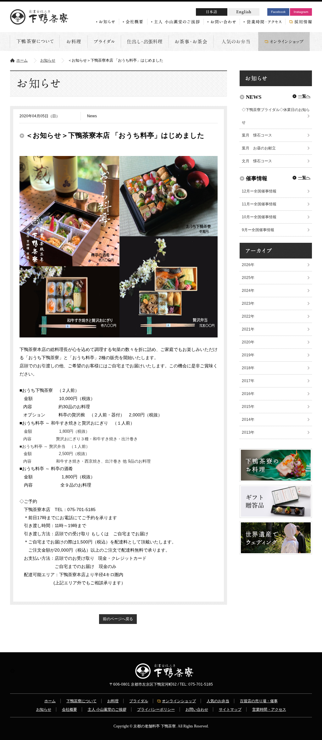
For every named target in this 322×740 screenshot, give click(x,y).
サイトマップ (230, 709)
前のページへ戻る (118, 619)
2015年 (248, 406)
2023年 (248, 303)
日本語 (223, 13)
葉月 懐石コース (257, 135)
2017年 (248, 381)
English (243, 12)
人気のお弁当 (218, 701)
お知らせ (47, 60)
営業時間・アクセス (269, 709)
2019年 (248, 355)
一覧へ (304, 96)
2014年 (248, 419)
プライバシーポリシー (156, 709)
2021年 (248, 329)
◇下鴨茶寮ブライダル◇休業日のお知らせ (276, 116)
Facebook (278, 12)
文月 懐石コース (257, 161)
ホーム (22, 60)
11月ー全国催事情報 (259, 204)
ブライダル (138, 701)
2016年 (248, 394)
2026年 (248, 265)
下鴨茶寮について (81, 701)
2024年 (248, 290)
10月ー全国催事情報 (259, 217)
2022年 (248, 316)
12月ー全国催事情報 (259, 191)
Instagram (301, 12)
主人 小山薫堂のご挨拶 (107, 709)
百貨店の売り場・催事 (259, 701)
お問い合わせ (197, 709)
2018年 (248, 368)
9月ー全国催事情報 (258, 230)
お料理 (113, 701)
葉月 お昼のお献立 (259, 148)
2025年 (248, 277)
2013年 (248, 432)
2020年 (248, 342)
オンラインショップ (179, 701)
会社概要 (69, 709)
